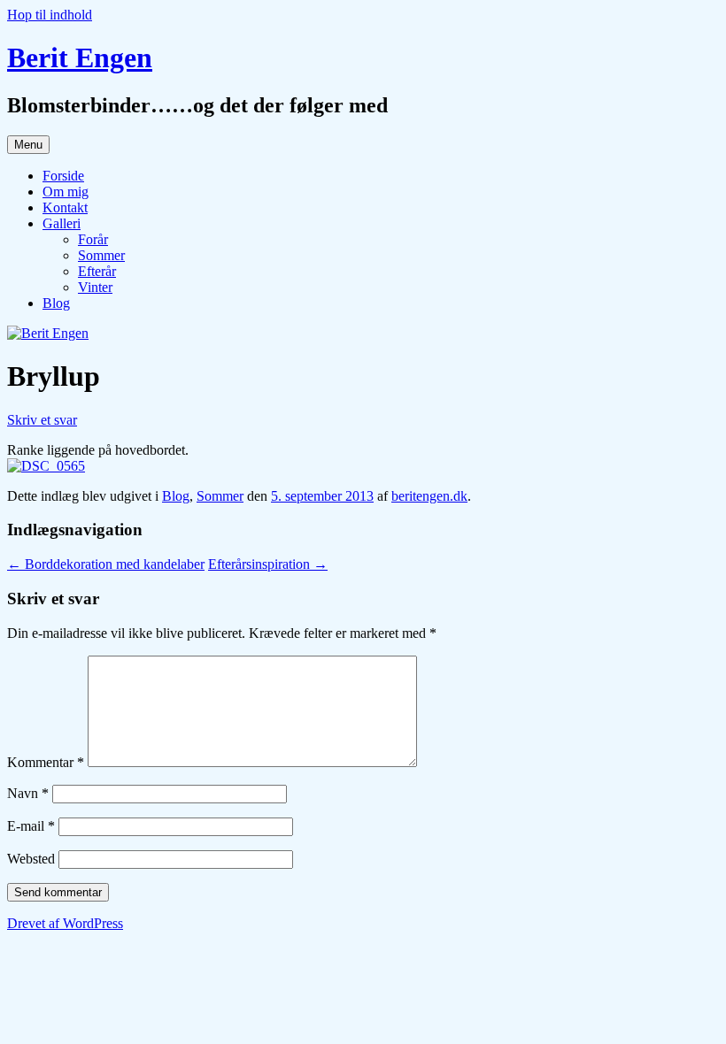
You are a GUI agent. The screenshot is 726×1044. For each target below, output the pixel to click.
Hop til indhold (49, 14)
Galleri (61, 223)
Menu (28, 144)
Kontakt (65, 207)
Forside (63, 175)
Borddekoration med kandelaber (106, 564)
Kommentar (45, 762)
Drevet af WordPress (65, 923)
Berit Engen (79, 57)
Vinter (95, 287)
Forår (93, 239)
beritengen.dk (429, 495)
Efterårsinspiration (268, 564)
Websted (31, 858)
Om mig (65, 191)
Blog (56, 303)
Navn (28, 793)
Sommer (101, 255)
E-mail (31, 825)
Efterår (97, 271)
